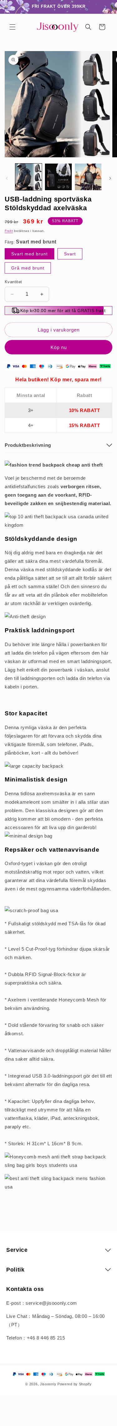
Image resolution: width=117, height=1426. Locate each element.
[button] (12, 27)
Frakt (9, 230)
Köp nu (59, 347)
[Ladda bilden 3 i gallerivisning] (88, 177)
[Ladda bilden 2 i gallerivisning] (58, 177)
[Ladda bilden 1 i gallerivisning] (28, 177)
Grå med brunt (27, 267)
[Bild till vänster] (7, 178)
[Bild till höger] (110, 178)
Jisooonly (48, 1384)
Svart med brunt (29, 253)
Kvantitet (13, 281)
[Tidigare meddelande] (11, 7)
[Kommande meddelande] (105, 7)
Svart (70, 253)
